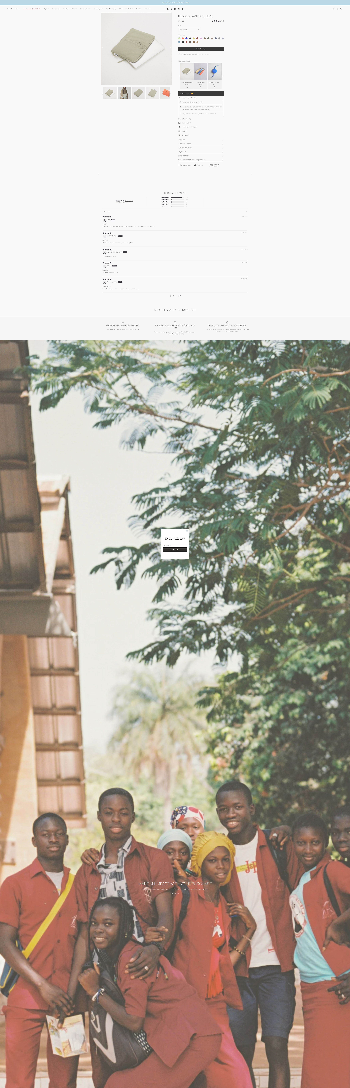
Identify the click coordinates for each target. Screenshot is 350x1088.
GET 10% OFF (175, 550)
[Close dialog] (187, 531)
